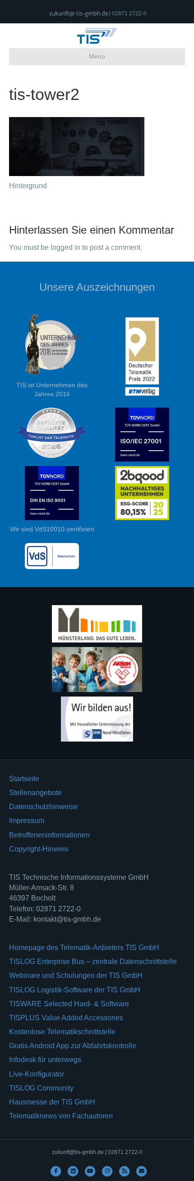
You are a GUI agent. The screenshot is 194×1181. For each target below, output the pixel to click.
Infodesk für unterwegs (45, 1059)
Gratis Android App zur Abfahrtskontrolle (72, 1046)
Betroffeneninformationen (49, 835)
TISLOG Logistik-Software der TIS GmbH (74, 990)
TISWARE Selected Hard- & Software (69, 1004)
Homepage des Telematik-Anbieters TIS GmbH (84, 947)
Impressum (26, 820)
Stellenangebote (35, 792)
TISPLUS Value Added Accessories (66, 1018)
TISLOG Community (41, 1088)
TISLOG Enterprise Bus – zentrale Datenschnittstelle (93, 961)
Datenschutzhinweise (43, 806)
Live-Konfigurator (36, 1074)
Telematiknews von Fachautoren (61, 1116)
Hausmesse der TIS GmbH (52, 1102)
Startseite (24, 779)
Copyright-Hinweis (39, 849)
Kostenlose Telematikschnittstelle (62, 1032)
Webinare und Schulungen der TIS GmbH (76, 975)
